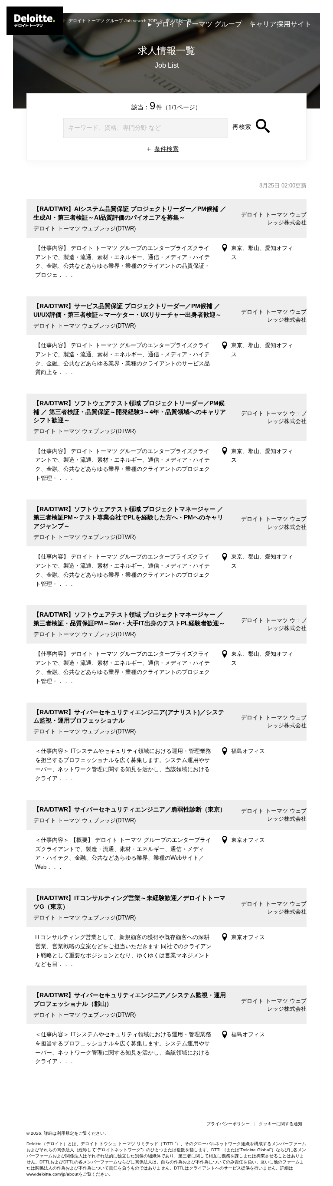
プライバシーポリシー (228, 1123)
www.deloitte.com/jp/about (52, 1174)
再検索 (241, 126)
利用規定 (65, 1133)
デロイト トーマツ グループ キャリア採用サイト (233, 24)
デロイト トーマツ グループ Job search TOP (113, 20)
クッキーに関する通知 (280, 1123)
